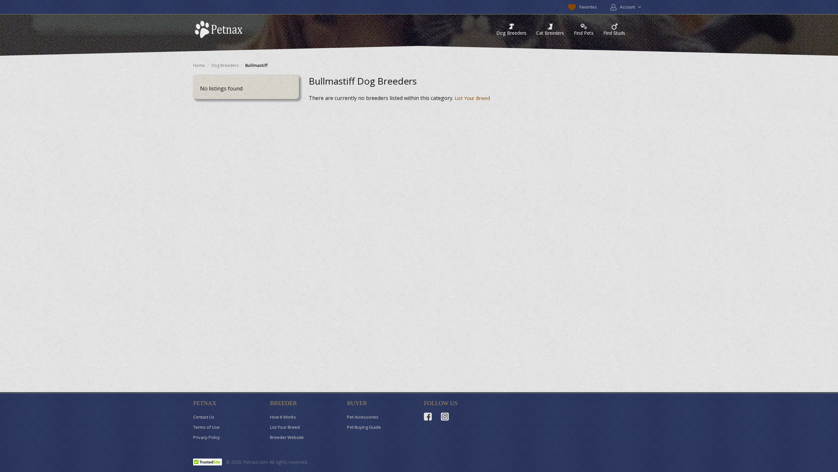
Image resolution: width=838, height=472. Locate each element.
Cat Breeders (550, 33)
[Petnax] (220, 29)
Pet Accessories (362, 417)
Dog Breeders (511, 33)
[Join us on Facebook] (428, 417)
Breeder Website (287, 437)
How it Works (283, 417)
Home (199, 65)
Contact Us (203, 417)
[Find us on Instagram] (445, 417)
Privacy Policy (206, 437)
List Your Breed (472, 98)
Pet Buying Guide (364, 427)
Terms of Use (206, 427)
